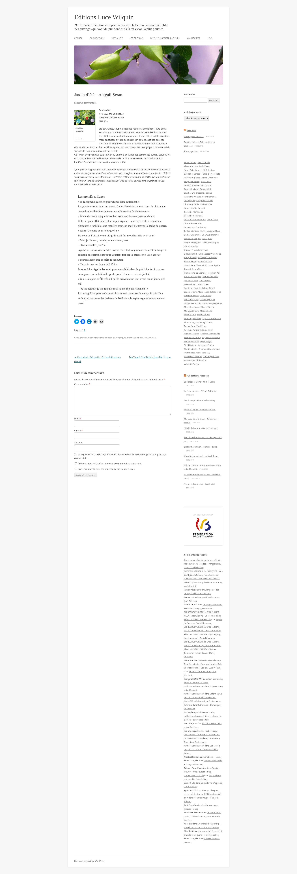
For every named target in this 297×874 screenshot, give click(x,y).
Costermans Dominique (195, 227)
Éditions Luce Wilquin (104, 17)
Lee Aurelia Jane (191, 299)
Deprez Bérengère (192, 242)
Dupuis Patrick (190, 253)
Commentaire (82, 384)
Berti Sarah (206, 185)
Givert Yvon (189, 265)
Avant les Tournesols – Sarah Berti (199, 483)
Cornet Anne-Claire (192, 223)
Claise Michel (206, 204)
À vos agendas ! (191, 151)
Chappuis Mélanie (204, 200)
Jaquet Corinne (191, 280)
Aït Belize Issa (209, 170)
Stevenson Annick (206, 345)
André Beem (204, 166)
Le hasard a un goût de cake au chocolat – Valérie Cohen (202, 749)
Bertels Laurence (191, 185)
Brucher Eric (189, 192)
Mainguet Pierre (191, 310)
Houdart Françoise (192, 276)
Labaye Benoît (208, 288)
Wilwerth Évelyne (192, 364)
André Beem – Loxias (205, 712)
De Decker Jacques (192, 238)
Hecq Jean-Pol (213, 272)
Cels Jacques (189, 200)
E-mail (78, 430)
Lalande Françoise (212, 291)
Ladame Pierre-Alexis (193, 291)
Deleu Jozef (207, 238)
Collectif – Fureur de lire (195, 219)
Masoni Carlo (206, 310)
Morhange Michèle (192, 318)
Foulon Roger (190, 261)
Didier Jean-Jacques (210, 242)
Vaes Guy (206, 352)
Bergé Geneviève (191, 181)
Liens (210, 38)
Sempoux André (191, 341)
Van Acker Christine (193, 356)
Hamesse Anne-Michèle (195, 272)
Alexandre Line (191, 166)
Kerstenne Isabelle (192, 288)
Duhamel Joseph (191, 246)
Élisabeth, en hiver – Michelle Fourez (200, 446)
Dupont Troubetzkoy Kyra (196, 250)
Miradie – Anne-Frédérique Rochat (199, 409)
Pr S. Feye (188, 805)
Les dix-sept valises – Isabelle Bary (199, 400)
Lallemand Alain (191, 295)
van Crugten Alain (211, 356)
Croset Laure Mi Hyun (210, 230)
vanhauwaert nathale (194, 775)
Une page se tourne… (194, 136)
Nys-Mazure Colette (211, 318)
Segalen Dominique (211, 337)
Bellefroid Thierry (192, 177)
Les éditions (137, 38)
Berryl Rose (206, 181)
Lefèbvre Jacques (207, 299)
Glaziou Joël (201, 265)
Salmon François (191, 333)
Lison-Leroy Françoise (212, 303)
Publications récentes (198, 375)
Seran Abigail (137, 337)
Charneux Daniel (191, 204)
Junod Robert (203, 284)
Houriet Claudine (210, 276)
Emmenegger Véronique (210, 253)
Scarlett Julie (189, 782)
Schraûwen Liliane (192, 337)
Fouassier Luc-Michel (207, 257)
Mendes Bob (190, 314)
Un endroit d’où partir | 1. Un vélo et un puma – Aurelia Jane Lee (202, 816)
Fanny (187, 730)
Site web (78, 442)
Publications (97, 38)
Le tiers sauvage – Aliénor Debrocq (200, 391)
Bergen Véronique (209, 177)
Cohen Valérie (190, 208)
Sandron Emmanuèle (210, 333)
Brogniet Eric (206, 189)
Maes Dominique (192, 307)
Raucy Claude (206, 322)
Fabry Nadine (190, 257)
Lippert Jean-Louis (192, 303)
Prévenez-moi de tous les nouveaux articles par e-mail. (106, 468)
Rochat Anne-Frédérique (195, 326)
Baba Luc (188, 173)
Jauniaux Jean (205, 280)
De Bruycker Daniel (210, 234)
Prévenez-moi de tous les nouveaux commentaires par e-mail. (110, 463)
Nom (77, 418)
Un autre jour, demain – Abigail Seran (201, 456)
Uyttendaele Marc (192, 352)
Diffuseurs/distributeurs (165, 38)
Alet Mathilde (204, 162)
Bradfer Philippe (191, 189)
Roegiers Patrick (191, 330)
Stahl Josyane (190, 345)
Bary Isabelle (214, 173)
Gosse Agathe (214, 265)
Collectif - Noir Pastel (193, 215)
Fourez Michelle (205, 261)
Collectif (201, 208)
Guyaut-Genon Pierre (194, 269)
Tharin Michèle (191, 349)
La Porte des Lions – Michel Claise (199, 381)
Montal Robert (203, 314)
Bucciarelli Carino (204, 192)
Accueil (78, 38)
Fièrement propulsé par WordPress (89, 861)
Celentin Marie (208, 196)
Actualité (117, 38)
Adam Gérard (190, 162)
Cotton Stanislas (191, 230)
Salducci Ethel (206, 330)
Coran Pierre (212, 219)
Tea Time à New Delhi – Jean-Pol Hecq (150, 357)
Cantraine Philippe (192, 196)
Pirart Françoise (191, 322)
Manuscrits (193, 38)
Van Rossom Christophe (195, 360)
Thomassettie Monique (209, 349)
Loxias (187, 712)
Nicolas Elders (190, 756)
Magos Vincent (208, 307)
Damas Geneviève (192, 234)
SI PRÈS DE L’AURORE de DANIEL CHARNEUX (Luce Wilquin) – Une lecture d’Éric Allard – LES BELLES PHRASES (202, 616)
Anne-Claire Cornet (192, 170)
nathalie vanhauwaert (194, 686)
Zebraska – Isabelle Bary (210, 660)
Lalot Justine (205, 295)
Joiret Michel (189, 284)
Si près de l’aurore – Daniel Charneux (200, 428)
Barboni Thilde (200, 173)
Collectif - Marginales (193, 211)
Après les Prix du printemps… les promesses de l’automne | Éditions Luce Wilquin (203, 794)
